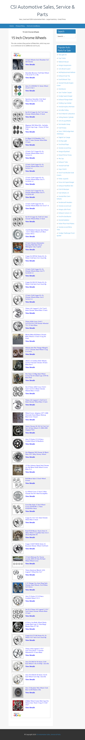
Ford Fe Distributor (65, 216)
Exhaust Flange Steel (65, 99)
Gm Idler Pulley (64, 110)
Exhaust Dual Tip (64, 76)
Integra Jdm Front (65, 209)
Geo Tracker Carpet (65, 92)
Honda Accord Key (65, 148)
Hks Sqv (61, 158)
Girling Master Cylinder (66, 117)
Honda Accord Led (65, 206)
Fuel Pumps (62, 128)
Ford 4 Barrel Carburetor (67, 114)
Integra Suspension (65, 65)
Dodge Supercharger (65, 96)
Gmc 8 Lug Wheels (65, 121)
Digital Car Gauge (64, 137)
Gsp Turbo (62, 58)
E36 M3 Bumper (64, 189)
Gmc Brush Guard (64, 69)
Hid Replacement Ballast (67, 72)
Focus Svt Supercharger (66, 182)
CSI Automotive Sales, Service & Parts (48, 734)
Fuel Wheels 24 (64, 193)
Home (12, 26)
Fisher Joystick (63, 179)
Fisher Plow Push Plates (66, 223)
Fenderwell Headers (65, 202)
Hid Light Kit (63, 55)
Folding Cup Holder (65, 103)
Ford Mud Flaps (64, 144)
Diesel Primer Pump (65, 155)
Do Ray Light (63, 141)
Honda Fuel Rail (64, 165)
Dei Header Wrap (64, 124)
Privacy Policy (20, 26)
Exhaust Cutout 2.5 (65, 213)
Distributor (62, 89)
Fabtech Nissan (64, 62)
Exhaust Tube (63, 162)
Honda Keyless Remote (66, 106)
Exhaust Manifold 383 (66, 186)
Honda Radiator (64, 220)
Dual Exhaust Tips (65, 79)
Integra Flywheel (64, 151)
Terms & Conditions (33, 26)
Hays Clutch (63, 169)
